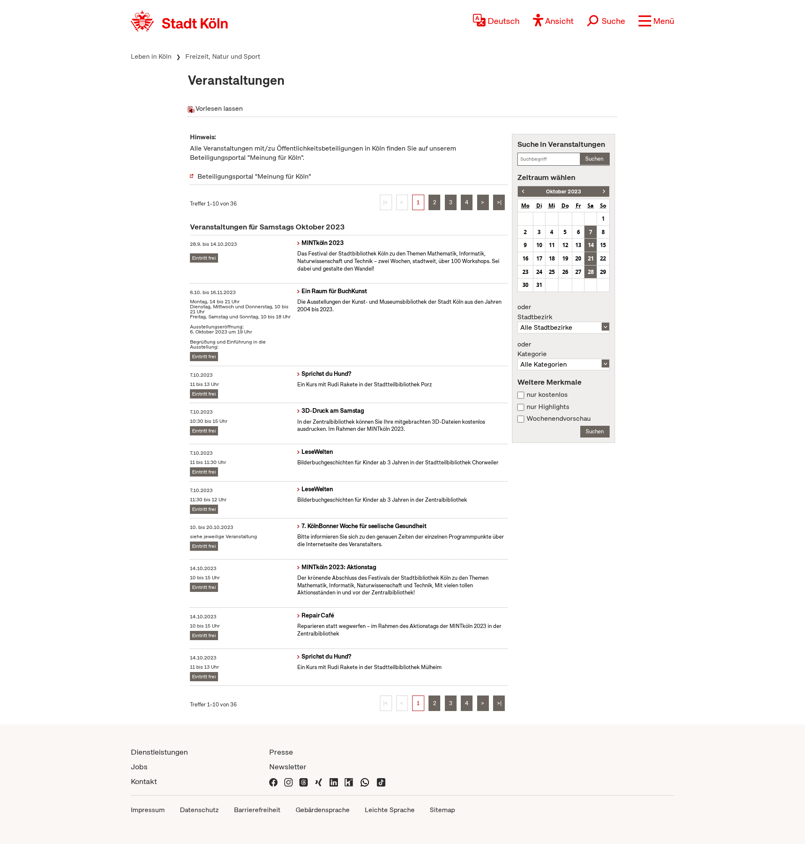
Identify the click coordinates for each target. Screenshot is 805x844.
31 (539, 285)
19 (565, 258)
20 (578, 258)
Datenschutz (199, 809)
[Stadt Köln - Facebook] (273, 781)
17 (539, 258)
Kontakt (144, 781)
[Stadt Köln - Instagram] (288, 781)
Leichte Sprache (390, 809)
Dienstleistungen (159, 752)
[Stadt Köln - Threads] (303, 781)
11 (552, 245)
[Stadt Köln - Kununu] (349, 781)
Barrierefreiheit (257, 809)
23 (525, 272)
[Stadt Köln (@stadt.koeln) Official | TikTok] (381, 781)
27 (578, 272)
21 (591, 258)
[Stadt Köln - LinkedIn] (334, 781)
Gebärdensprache (323, 809)
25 (552, 272)
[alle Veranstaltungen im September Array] (523, 191)
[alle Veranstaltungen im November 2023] (604, 191)
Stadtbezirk (534, 312)
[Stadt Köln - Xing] (318, 781)
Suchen (594, 158)
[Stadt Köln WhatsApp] (365, 781)
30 (525, 285)
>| (499, 202)
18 (552, 258)
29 (603, 272)
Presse (281, 752)
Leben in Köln (151, 56)
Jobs (139, 766)
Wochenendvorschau (559, 418)
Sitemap (442, 809)
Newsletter (287, 766)
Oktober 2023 (563, 191)
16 (525, 258)
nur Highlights (548, 407)
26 (565, 272)
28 (591, 272)
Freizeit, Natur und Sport (222, 56)
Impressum (148, 809)
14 (591, 245)
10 (539, 245)
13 (578, 245)
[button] (656, 20)
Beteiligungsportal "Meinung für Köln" (254, 176)
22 (603, 258)
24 (539, 272)
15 (603, 245)
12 (565, 245)
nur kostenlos (547, 394)
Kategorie (532, 349)
